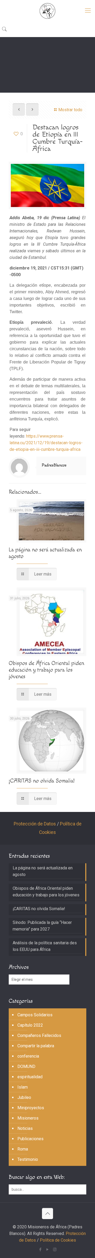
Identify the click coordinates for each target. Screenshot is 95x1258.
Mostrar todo (70, 109)
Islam (22, 1087)
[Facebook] (40, 1249)
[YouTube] (47, 1249)
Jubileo (24, 1097)
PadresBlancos (54, 465)
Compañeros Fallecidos (39, 1035)
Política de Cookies (58, 1240)
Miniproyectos (30, 1107)
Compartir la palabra (35, 1045)
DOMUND (26, 1066)
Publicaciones (30, 1138)
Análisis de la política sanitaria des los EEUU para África (45, 946)
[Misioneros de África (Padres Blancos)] (47, 11)
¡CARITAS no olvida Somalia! (41, 781)
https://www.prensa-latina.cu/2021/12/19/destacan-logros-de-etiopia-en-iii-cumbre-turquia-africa (46, 443)
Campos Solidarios (35, 1014)
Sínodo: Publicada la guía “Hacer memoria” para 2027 (42, 926)
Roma (22, 1149)
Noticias (25, 1128)
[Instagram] (55, 1249)
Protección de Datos (35, 823)
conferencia (28, 1056)
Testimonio (27, 1159)
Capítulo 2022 (30, 1025)
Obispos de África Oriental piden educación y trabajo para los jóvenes (46, 670)
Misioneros (28, 1118)
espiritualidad (29, 1076)
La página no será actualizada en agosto (43, 871)
